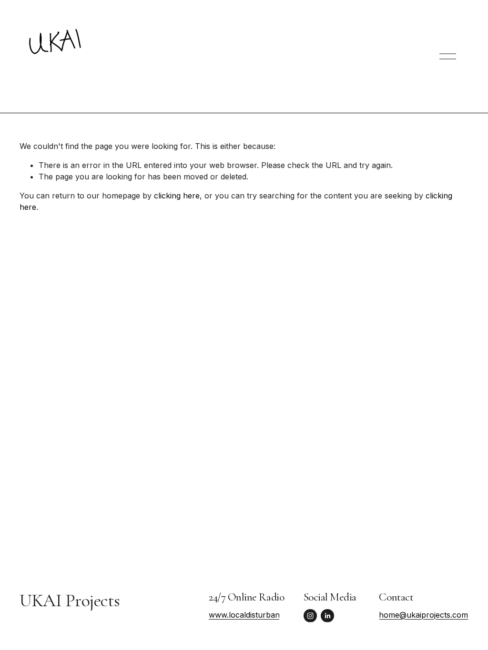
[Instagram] (310, 615)
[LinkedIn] (327, 615)
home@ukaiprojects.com (423, 615)
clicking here (177, 195)
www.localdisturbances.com (259, 615)
